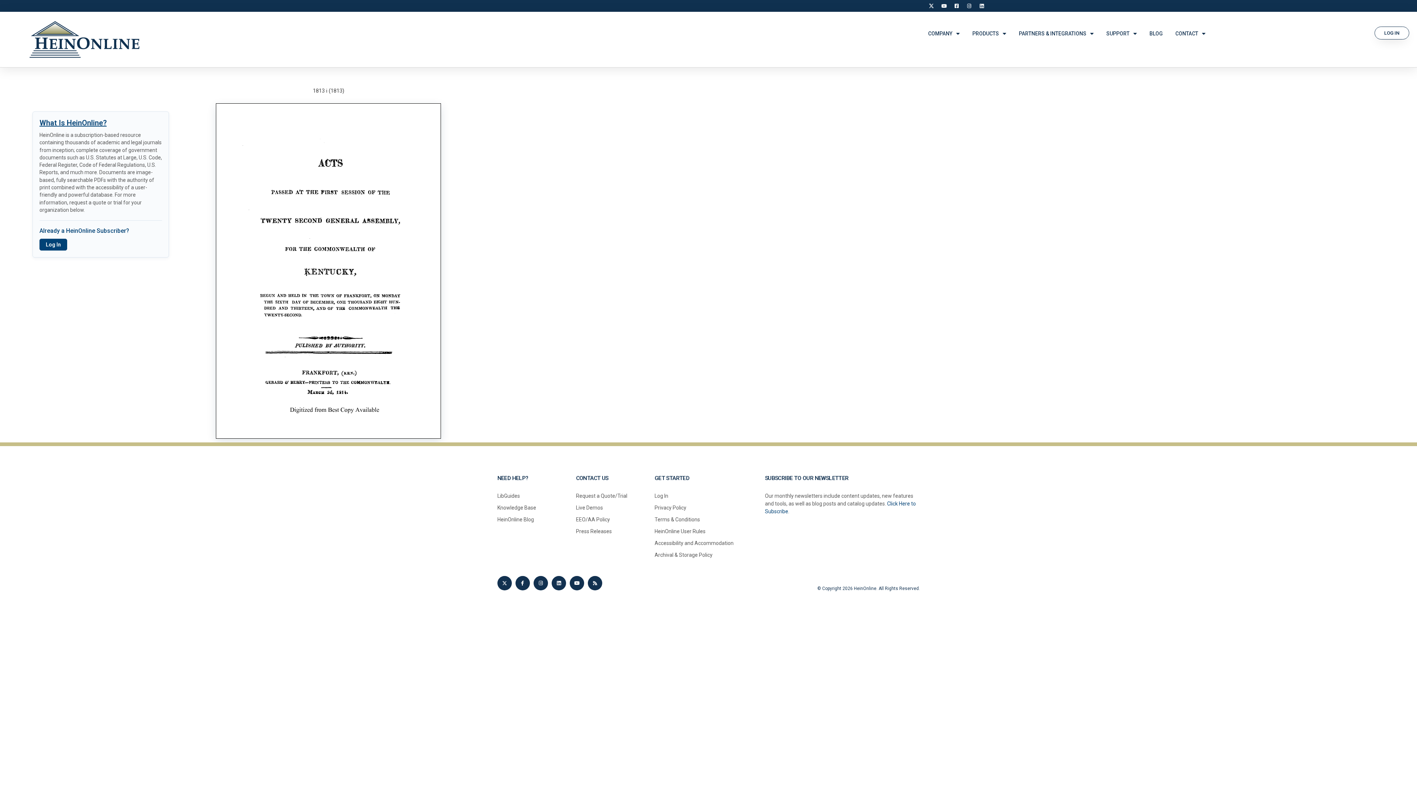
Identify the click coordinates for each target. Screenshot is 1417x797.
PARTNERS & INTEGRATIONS (1052, 34)
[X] (931, 6)
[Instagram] (969, 6)
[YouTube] (944, 6)
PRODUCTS (985, 34)
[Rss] (595, 583)
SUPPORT (1118, 34)
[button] (1392, 33)
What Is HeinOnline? (73, 122)
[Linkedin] (559, 583)
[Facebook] (956, 6)
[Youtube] (577, 583)
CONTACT (1186, 34)
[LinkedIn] (981, 6)
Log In (53, 245)
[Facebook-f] (523, 583)
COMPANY (940, 34)
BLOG (1156, 34)
